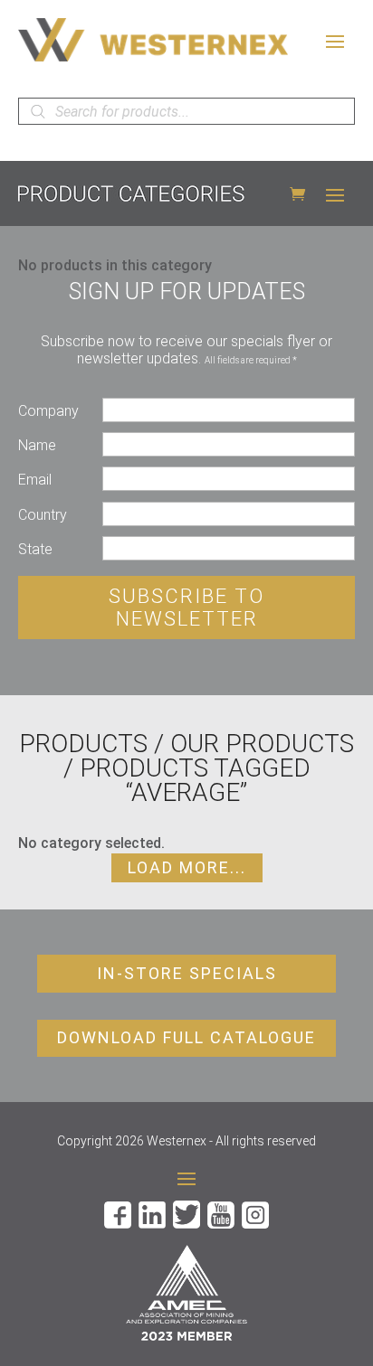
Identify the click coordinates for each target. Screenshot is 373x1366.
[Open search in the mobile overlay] (186, 111)
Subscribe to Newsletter (186, 607)
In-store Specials (187, 973)
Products (83, 743)
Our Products (262, 743)
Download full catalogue (186, 1037)
